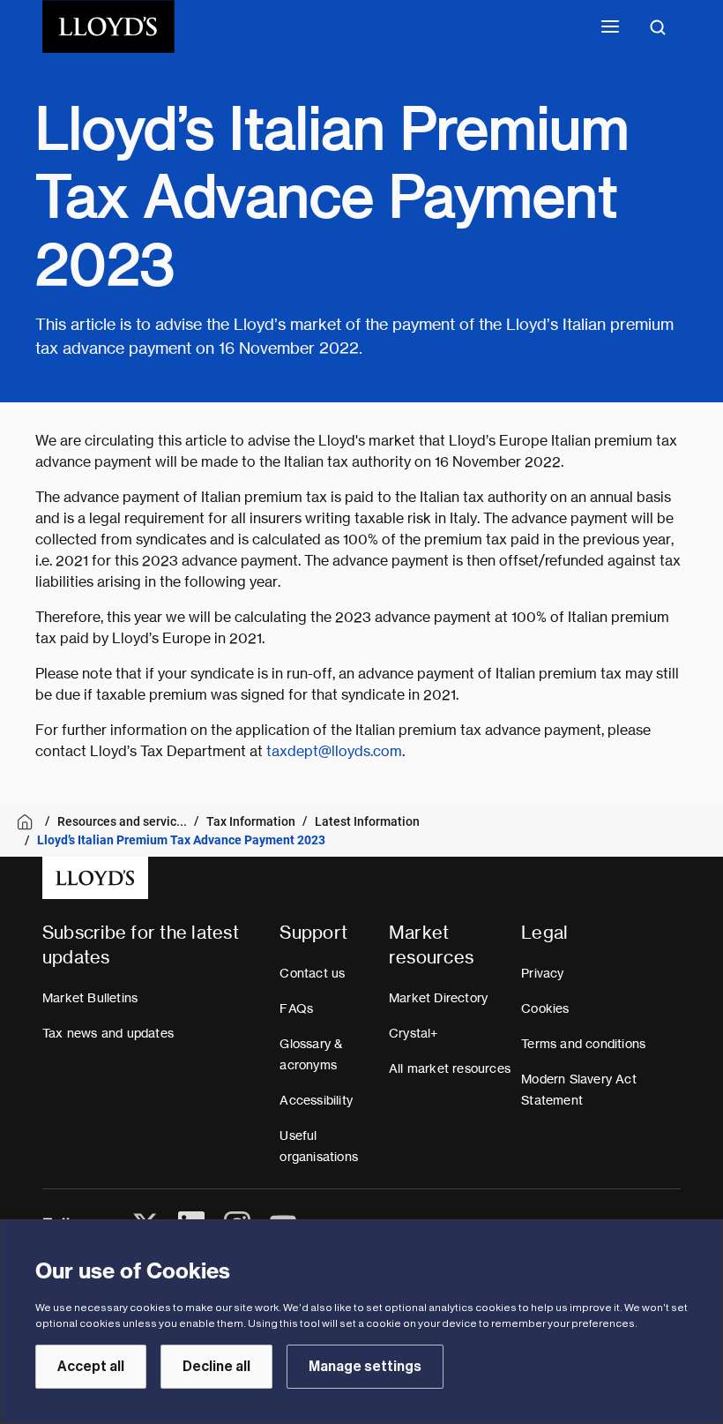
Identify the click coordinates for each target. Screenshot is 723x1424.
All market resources (450, 1068)
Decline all (216, 1367)
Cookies (545, 1008)
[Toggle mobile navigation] (610, 26)
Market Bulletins (90, 998)
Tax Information (250, 821)
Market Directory (438, 998)
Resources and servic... (122, 821)
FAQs (296, 1008)
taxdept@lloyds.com (334, 751)
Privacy (542, 973)
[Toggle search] (658, 26)
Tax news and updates (108, 1033)
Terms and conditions (583, 1044)
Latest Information (367, 821)
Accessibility (316, 1100)
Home (28, 821)
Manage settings (365, 1367)
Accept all (90, 1367)
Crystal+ (413, 1033)
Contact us (312, 973)
